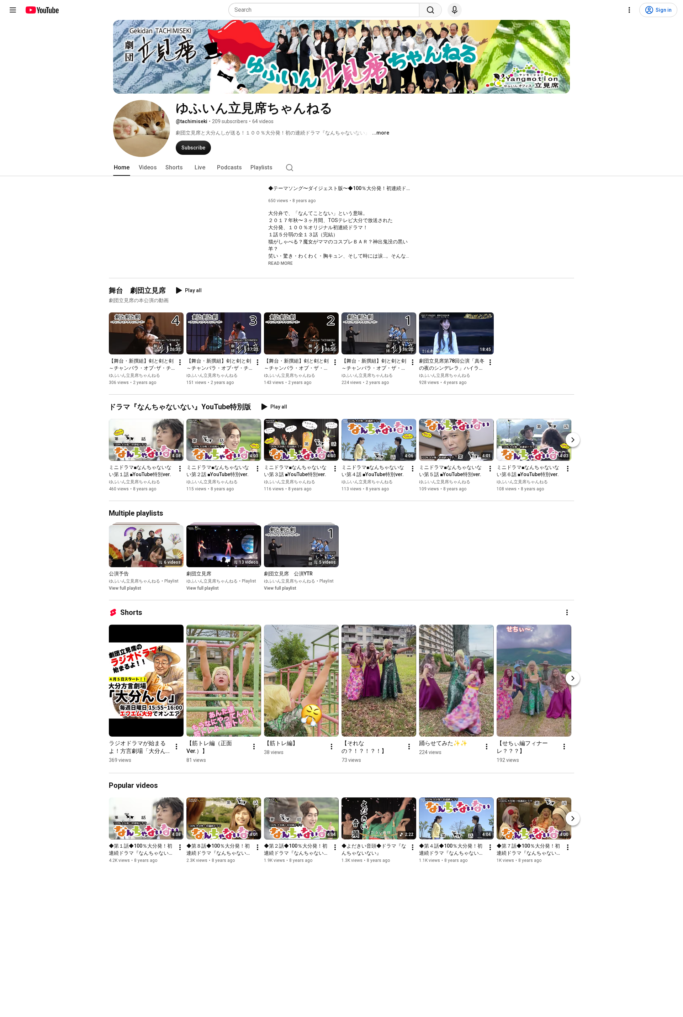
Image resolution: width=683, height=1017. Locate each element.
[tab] (121, 167)
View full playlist (125, 588)
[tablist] (341, 167)
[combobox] (326, 10)
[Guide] (13, 10)
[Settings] (629, 10)
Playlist (171, 581)
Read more (280, 263)
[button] (280, 263)
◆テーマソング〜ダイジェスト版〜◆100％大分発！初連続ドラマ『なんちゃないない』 (339, 188)
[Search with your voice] (455, 10)
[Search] (430, 10)
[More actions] (180, 362)
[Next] (573, 440)
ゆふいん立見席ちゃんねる (134, 375)
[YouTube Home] (42, 10)
